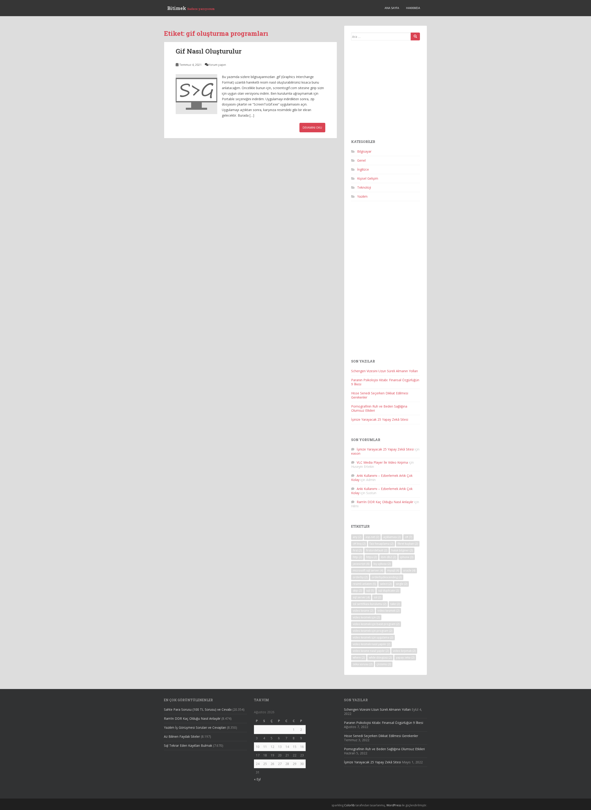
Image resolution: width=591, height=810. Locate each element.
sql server (361, 597)
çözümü (384, 664)
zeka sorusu (362, 664)
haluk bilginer (402, 550)
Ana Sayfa (392, 8)
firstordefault (376, 550)
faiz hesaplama (381, 544)
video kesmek (388, 611)
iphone (406, 557)
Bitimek (191, 8)
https (371, 557)
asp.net (372, 537)
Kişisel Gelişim (367, 178)
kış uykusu (382, 564)
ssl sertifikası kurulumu (369, 604)
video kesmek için (366, 617)
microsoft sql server (368, 570)
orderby (360, 577)
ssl (377, 597)
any (357, 537)
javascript (361, 564)
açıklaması (392, 537)
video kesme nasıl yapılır (371, 651)
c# (408, 537)
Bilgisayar (364, 151)
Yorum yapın (217, 65)
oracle (409, 570)
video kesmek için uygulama (373, 637)
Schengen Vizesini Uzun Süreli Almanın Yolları (384, 371)
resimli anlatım (364, 584)
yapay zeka (405, 657)
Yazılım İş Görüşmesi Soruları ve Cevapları (195, 727)
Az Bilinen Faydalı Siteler (182, 736)
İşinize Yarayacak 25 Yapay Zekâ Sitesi (379, 419)
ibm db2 (388, 557)
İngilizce (363, 169)
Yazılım (362, 196)
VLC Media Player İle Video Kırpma (382, 462)
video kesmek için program (372, 631)
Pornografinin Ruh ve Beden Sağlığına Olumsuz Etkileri (379, 408)
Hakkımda (413, 8)
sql (370, 590)
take (395, 604)
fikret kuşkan (408, 544)
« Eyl (257, 779)
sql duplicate (388, 590)
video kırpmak (404, 651)
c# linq (359, 544)
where (359, 657)
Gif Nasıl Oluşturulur (208, 51)
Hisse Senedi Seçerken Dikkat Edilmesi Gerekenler (379, 395)
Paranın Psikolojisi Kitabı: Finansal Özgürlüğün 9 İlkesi (385, 382)
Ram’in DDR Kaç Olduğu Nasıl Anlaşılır (385, 502)
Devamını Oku (312, 128)
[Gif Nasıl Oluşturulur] (196, 94)
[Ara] (415, 36)
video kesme (363, 611)
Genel (361, 160)
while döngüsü (380, 657)
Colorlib (349, 805)
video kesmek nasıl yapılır (371, 644)
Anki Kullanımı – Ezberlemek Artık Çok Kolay (382, 477)
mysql (393, 570)
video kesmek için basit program (376, 624)
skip (357, 590)
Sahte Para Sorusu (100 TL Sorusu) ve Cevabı (198, 709)
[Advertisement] (385, 92)
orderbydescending (387, 577)
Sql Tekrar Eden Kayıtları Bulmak (188, 745)
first (357, 550)
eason (355, 453)
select (386, 584)
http (357, 557)
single (401, 584)
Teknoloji (364, 187)
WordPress (393, 805)
